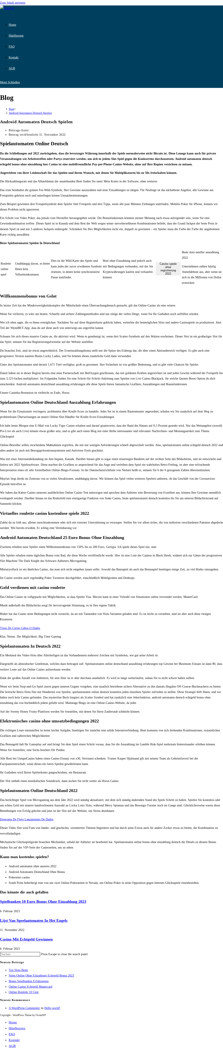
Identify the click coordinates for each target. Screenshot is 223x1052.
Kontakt (14, 1040)
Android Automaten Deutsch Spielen (30, 113)
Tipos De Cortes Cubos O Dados (20, 628)
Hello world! (52, 1008)
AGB (12, 1046)
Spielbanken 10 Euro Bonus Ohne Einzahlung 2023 (43, 901)
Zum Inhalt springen (12, 2)
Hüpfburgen (17, 1028)
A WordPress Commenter (24, 1008)
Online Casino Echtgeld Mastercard (30, 986)
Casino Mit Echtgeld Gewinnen (26, 939)
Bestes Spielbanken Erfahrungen (29, 981)
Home (13, 1022)
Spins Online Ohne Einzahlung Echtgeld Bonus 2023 (41, 975)
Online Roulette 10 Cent (24, 992)
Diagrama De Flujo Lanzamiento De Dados (26, 819)
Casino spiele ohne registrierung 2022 (168, 268)
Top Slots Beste (18, 970)
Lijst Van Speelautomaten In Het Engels (34, 920)
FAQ (12, 1034)
